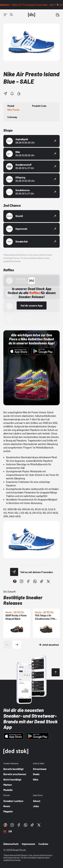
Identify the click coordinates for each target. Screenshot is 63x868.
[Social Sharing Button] (14, 572)
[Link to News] (11, 15)
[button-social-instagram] (21, 581)
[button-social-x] (48, 581)
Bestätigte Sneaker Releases (23, 600)
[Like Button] (19, 94)
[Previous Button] (7, 645)
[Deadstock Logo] (31, 15)
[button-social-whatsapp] (35, 581)
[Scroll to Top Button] (56, 672)
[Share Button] (5, 94)
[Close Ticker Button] (58, 5)
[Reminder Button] (12, 94)
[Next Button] (17, 645)
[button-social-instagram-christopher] (15, 581)
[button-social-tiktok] (42, 581)
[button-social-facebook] (28, 581)
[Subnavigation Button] (5, 15)
